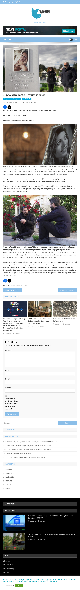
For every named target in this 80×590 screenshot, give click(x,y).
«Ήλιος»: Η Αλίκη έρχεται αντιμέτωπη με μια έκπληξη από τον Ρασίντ (68, 290)
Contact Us (9, 565)
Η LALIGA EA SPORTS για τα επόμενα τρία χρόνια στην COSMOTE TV (28, 449)
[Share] (5, 107)
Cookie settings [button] (8, 585)
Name (7, 370)
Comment (9, 350)
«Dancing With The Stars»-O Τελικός (14, 290)
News (7, 572)
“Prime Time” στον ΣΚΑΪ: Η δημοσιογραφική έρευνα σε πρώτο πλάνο (28, 446)
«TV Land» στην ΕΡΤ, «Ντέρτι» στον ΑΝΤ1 (19, 453)
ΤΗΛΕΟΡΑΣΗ (26, 99)
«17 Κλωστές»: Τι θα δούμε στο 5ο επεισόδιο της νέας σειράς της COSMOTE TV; (39, 321)
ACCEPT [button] (19, 585)
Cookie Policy (10, 569)
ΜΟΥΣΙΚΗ (9, 481)
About (8, 561)
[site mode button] (71, 40)
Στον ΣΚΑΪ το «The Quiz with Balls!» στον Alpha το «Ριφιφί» (25, 457)
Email (7, 379)
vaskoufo (18, 102)
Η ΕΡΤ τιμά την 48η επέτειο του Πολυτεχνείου (64, 320)
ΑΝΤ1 (26, 285)
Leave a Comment (30, 102)
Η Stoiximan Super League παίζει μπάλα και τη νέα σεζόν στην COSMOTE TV (31, 442)
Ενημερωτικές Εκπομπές (11, 99)
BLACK (8, 489)
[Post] (9, 107)
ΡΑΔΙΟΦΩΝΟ (10, 477)
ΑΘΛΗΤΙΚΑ (9, 485)
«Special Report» (16, 285)
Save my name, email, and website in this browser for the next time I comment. (11, 404)
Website (8, 387)
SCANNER (9, 469)
